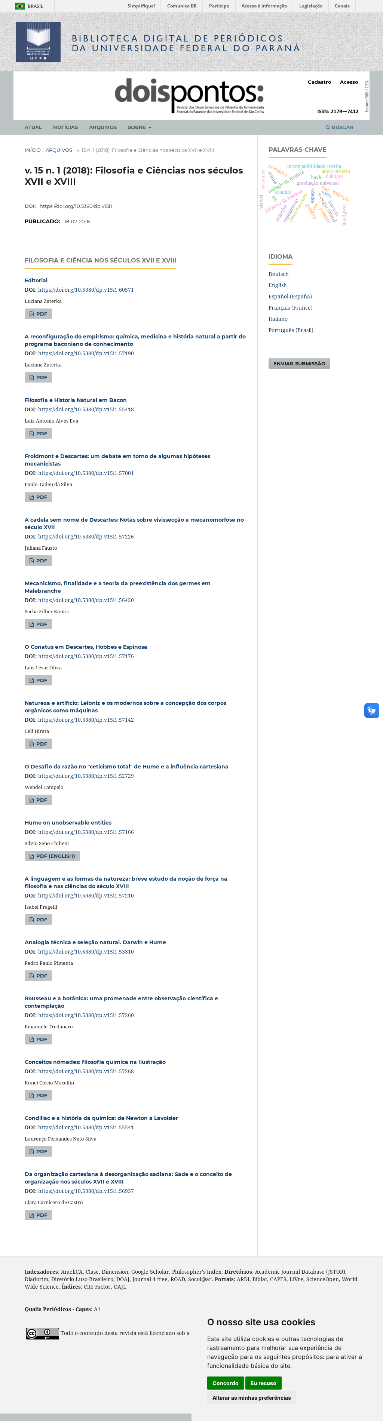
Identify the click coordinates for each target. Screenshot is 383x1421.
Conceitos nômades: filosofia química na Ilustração (95, 1062)
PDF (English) (55, 856)
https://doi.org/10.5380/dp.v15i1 (76, 206)
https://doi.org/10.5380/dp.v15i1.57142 (86, 719)
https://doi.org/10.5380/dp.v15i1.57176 (86, 656)
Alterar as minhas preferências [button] (251, 1397)
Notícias (65, 127)
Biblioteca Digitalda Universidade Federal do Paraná (186, 43)
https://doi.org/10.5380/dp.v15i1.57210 (86, 895)
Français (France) (291, 307)
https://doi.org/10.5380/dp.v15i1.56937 (86, 1190)
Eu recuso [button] (263, 1383)
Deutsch (279, 273)
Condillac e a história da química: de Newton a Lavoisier (101, 1118)
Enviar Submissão (299, 363)
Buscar (341, 127)
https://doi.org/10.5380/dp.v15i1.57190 (86, 353)
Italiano (278, 318)
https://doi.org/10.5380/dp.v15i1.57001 (86, 472)
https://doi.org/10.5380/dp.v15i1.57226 (86, 536)
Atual (33, 127)
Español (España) (290, 296)
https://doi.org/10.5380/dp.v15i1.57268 (86, 1071)
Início (33, 150)
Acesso (349, 82)
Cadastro (319, 82)
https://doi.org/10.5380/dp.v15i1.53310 (86, 951)
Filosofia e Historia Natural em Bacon (76, 400)
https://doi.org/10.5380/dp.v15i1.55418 (86, 409)
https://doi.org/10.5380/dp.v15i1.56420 (86, 600)
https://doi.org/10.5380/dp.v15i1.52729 (86, 775)
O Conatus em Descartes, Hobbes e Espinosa (86, 647)
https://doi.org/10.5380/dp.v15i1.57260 (86, 1015)
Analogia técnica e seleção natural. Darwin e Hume (95, 942)
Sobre (137, 127)
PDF (41, 314)
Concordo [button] (225, 1383)
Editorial (36, 280)
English (278, 285)
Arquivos (103, 127)
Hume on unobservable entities (68, 822)
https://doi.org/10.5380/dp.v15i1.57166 (86, 831)
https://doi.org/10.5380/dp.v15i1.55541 (86, 1127)
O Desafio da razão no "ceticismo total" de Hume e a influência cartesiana (127, 766)
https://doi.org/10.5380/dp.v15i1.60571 (86, 289)
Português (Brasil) (291, 330)
